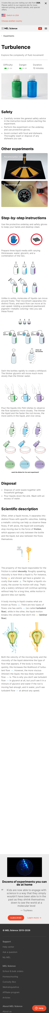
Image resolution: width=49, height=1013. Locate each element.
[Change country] (40, 28)
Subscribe (16, 918)
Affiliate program (11, 992)
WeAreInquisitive (11, 987)
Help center (8, 946)
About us (7, 1011)
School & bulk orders (13, 971)
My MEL (7, 957)
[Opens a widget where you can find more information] (39, 1008)
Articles (6, 997)
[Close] (45, 3)
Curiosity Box (9, 981)
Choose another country (12, 21)
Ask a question (10, 952)
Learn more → (34, 917)
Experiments (9, 36)
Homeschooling (10, 976)
